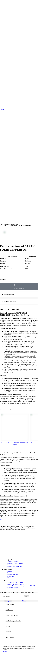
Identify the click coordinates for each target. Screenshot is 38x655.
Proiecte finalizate (12, 574)
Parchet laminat (14, 224)
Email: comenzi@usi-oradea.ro (16, 584)
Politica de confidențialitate (15, 563)
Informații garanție (12, 565)
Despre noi (10, 576)
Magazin (9, 571)
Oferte (9, 573)
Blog (8, 578)
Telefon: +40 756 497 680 (15, 582)
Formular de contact (13, 587)
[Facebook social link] (2, 533)
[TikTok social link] (11, 533)
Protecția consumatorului (14, 566)
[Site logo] (19, 217)
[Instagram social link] (6, 533)
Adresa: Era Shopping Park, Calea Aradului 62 (21, 586)
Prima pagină (4, 224)
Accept (5, 651)
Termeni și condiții (12, 561)
